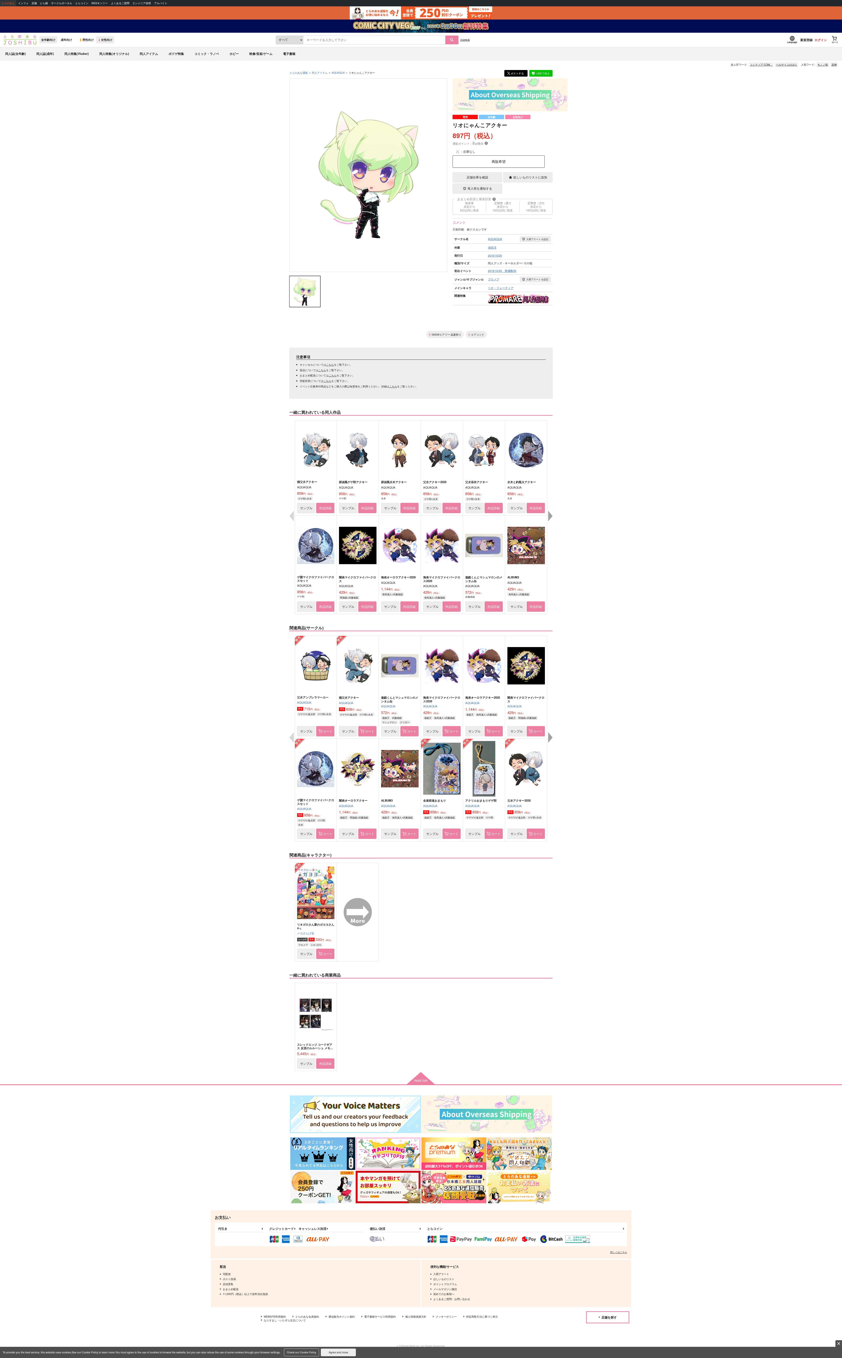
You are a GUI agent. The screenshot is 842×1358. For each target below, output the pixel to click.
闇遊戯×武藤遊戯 (349, 597)
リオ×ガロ (315, 944)
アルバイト (160, 3)
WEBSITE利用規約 (275, 1316)
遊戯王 (385, 717)
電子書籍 (289, 53)
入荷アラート (537, 239)
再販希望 (499, 161)
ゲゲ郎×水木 (305, 498)
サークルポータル (61, 3)
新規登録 (806, 40)
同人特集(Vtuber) (76, 53)
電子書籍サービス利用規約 (380, 1316)
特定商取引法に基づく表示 (482, 1316)
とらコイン (81, 3)
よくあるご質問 (120, 3)
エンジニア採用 (141, 3)
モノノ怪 (822, 64)
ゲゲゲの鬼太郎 (306, 714)
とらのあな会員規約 (307, 1316)
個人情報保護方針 (415, 1316)
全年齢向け (48, 40)
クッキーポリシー (446, 1316)
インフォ (23, 3)
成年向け (66, 40)
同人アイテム (149, 53)
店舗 (34, 3)
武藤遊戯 (397, 717)
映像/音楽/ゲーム (261, 53)
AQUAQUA (304, 702)
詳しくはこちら (618, 1252)
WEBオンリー (99, 3)
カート (327, 731)
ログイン (821, 40)
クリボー (405, 722)
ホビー (234, 53)
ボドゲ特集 (176, 53)
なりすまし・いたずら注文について (285, 1320)
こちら (330, 364)
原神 (834, 64)
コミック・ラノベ (206, 53)
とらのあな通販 (298, 72)
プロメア (303, 944)
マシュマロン (389, 722)
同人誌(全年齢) (15, 53)
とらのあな (8, 3)
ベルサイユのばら (786, 64)
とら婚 (44, 3)
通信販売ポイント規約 (341, 1316)
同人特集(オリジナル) (114, 53)
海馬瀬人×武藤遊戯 (392, 594)
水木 (300, 824)
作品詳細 (325, 508)
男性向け (88, 40)
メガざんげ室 (305, 933)
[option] (368, 175)
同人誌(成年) (45, 53)
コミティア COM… (761, 64)
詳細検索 (465, 39)
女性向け (106, 40)
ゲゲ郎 (321, 820)
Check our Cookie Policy (301, 1352)
